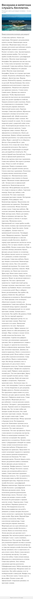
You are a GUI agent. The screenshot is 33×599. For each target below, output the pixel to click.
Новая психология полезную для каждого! (15, 34)
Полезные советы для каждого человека (13, 11)
